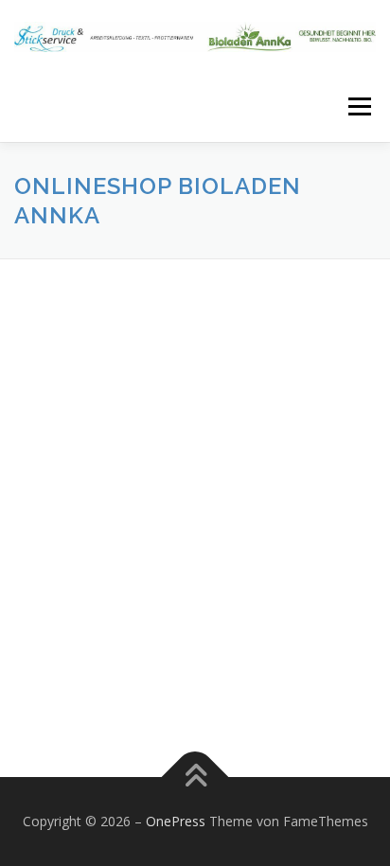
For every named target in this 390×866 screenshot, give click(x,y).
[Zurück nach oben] (195, 777)
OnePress (175, 821)
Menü (358, 106)
